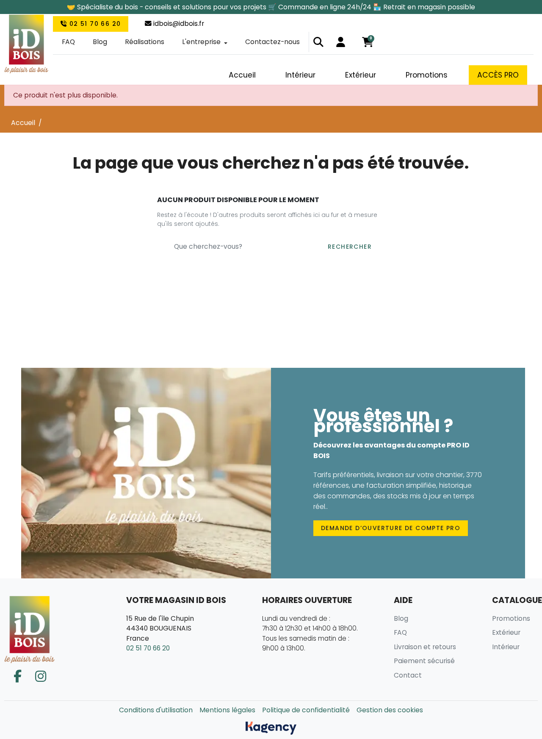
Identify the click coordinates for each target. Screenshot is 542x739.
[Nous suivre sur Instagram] (40, 676)
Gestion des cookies (390, 710)
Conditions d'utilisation (156, 710)
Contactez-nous (272, 41)
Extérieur (506, 632)
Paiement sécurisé (424, 660)
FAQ (68, 41)
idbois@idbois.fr (178, 23)
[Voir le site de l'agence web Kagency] (271, 727)
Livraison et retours (425, 646)
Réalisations (144, 41)
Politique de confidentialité (306, 710)
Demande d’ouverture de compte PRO (390, 528)
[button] (318, 42)
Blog (100, 41)
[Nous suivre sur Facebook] (17, 676)
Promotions (511, 618)
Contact (408, 675)
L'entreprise (201, 41)
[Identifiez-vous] (340, 42)
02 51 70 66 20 (94, 23)
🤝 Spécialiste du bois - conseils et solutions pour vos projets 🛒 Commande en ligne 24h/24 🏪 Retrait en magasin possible (271, 7)
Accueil (23, 122)
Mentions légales (227, 710)
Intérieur (506, 646)
